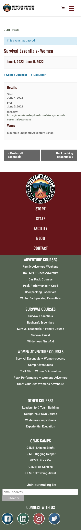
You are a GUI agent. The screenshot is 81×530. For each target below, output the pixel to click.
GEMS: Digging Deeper (40, 454)
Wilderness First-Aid (40, 341)
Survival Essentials (40, 316)
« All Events (11, 30)
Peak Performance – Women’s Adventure (40, 377)
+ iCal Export (38, 74)
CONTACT (40, 248)
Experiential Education (40, 426)
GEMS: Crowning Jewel (40, 473)
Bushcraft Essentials (15, 155)
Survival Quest (40, 335)
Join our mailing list (41, 485)
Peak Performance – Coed (40, 286)
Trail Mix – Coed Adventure (40, 273)
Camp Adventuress (40, 365)
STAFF (40, 218)
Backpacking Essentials (64, 155)
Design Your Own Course (40, 414)
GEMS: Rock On (40, 460)
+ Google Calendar (15, 74)
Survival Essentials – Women (35, 358)
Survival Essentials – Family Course (40, 329)
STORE (40, 209)
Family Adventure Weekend (40, 266)
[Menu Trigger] (71, 8)
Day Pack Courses (41, 279)
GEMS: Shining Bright (40, 448)
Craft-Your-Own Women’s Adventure (40, 384)
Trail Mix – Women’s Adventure (40, 371)
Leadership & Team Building (40, 407)
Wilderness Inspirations (40, 420)
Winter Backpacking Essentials (40, 298)
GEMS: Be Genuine (41, 467)
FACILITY (40, 228)
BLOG (40, 238)
